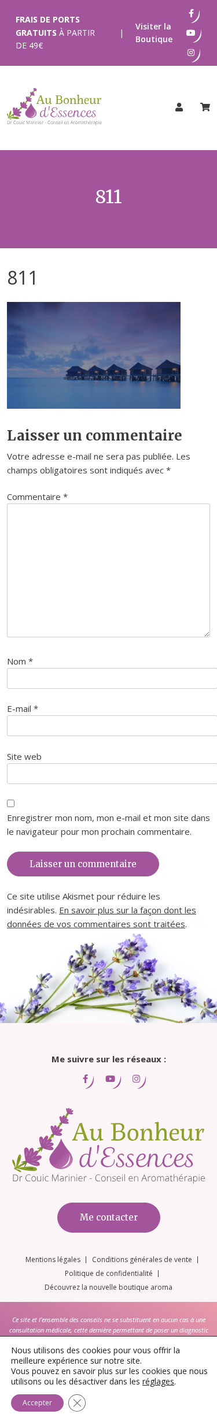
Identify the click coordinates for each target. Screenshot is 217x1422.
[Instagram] (191, 52)
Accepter (37, 1403)
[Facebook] (191, 13)
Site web (24, 756)
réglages (158, 1381)
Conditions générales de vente (142, 1259)
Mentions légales (52, 1259)
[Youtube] (191, 33)
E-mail (22, 708)
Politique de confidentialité (109, 1273)
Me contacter (109, 1217)
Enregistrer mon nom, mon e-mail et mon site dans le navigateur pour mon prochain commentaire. (108, 824)
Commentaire (37, 496)
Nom (20, 661)
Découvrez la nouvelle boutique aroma (108, 1287)
